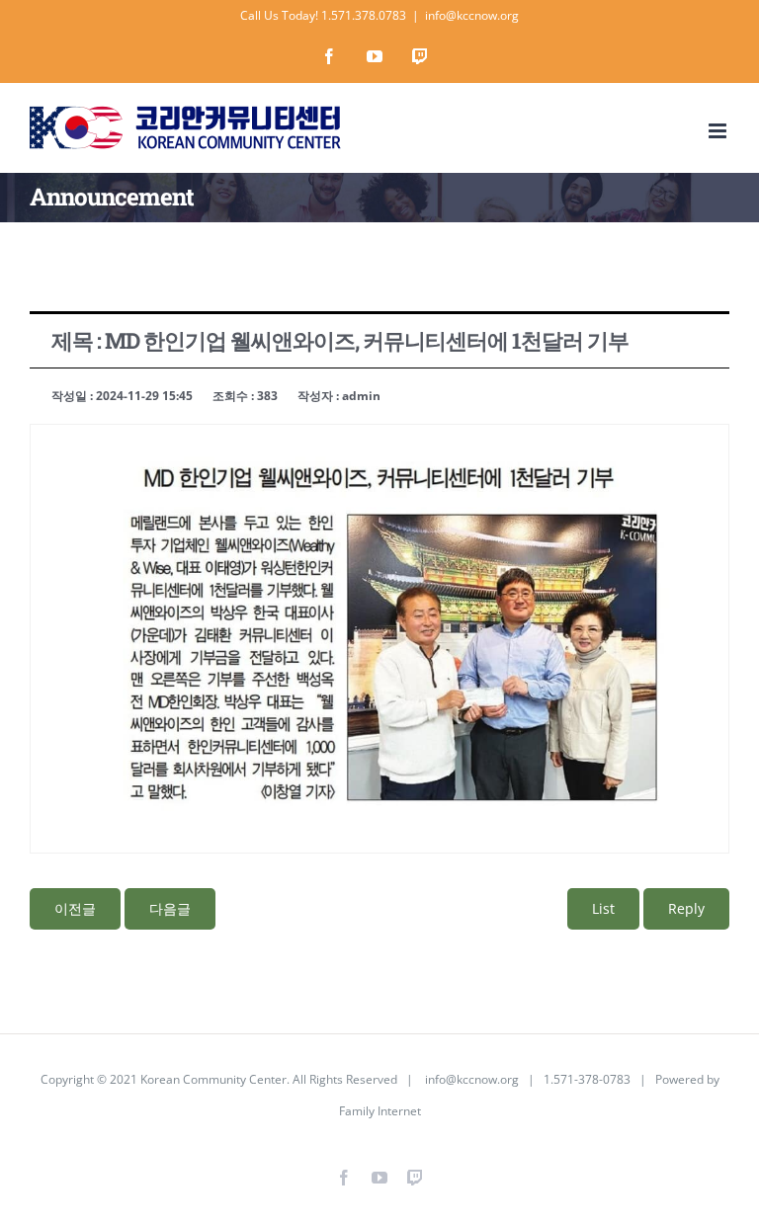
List (603, 908)
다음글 (170, 908)
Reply (686, 908)
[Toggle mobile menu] (719, 131)
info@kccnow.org (472, 15)
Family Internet (380, 1110)
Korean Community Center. (215, 1079)
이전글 (75, 908)
